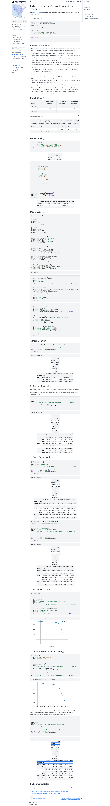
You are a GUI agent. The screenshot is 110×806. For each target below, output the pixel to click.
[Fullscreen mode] (75, 1)
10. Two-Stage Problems (17, 54)
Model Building (87, 9)
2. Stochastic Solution (88, 12)
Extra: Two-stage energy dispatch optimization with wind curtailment (20, 69)
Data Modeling (87, 7)
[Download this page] (73, 2)
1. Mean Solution (87, 11)
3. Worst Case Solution (88, 14)
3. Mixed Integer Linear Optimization (17, 34)
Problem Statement (88, 3)
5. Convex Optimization (17, 39)
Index (13, 72)
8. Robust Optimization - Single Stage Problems (18, 48)
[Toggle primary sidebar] (30, 1)
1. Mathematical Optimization (18, 29)
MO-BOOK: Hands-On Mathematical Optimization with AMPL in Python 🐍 (18, 26)
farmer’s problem (37, 48)
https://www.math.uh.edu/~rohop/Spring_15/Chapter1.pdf (46, 793)
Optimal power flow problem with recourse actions (19, 59)
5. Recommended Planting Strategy (91, 18)
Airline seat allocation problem (19, 56)
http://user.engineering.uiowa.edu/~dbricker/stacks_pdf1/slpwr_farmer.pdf (50, 791)
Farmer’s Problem (36, 12)
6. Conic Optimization (16, 41)
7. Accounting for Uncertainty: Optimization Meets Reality (18, 44)
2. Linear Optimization (16, 31)
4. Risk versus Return (88, 16)
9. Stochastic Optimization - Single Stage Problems (18, 51)
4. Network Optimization (17, 37)
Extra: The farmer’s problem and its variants (19, 64)
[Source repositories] (71, 2)
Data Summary (87, 5)
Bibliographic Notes (88, 20)
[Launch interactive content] (68, 2)
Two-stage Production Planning (19, 61)
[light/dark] (78, 1)
